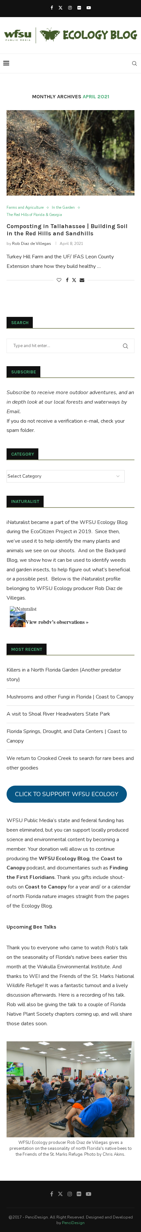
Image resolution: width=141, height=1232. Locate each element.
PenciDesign (73, 1222)
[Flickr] (79, 8)
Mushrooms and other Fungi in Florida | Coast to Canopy (70, 696)
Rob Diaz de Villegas (31, 243)
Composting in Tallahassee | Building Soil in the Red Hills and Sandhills (67, 230)
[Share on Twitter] (74, 280)
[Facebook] (51, 8)
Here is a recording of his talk (91, 995)
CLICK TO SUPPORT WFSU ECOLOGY (66, 794)
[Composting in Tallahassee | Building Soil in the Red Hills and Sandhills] (70, 153)
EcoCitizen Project (51, 531)
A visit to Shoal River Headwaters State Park (58, 714)
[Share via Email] (82, 280)
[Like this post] (59, 280)
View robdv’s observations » (57, 622)
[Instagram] (70, 8)
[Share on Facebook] (67, 280)
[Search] (134, 63)
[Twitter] (60, 8)
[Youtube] (89, 8)
